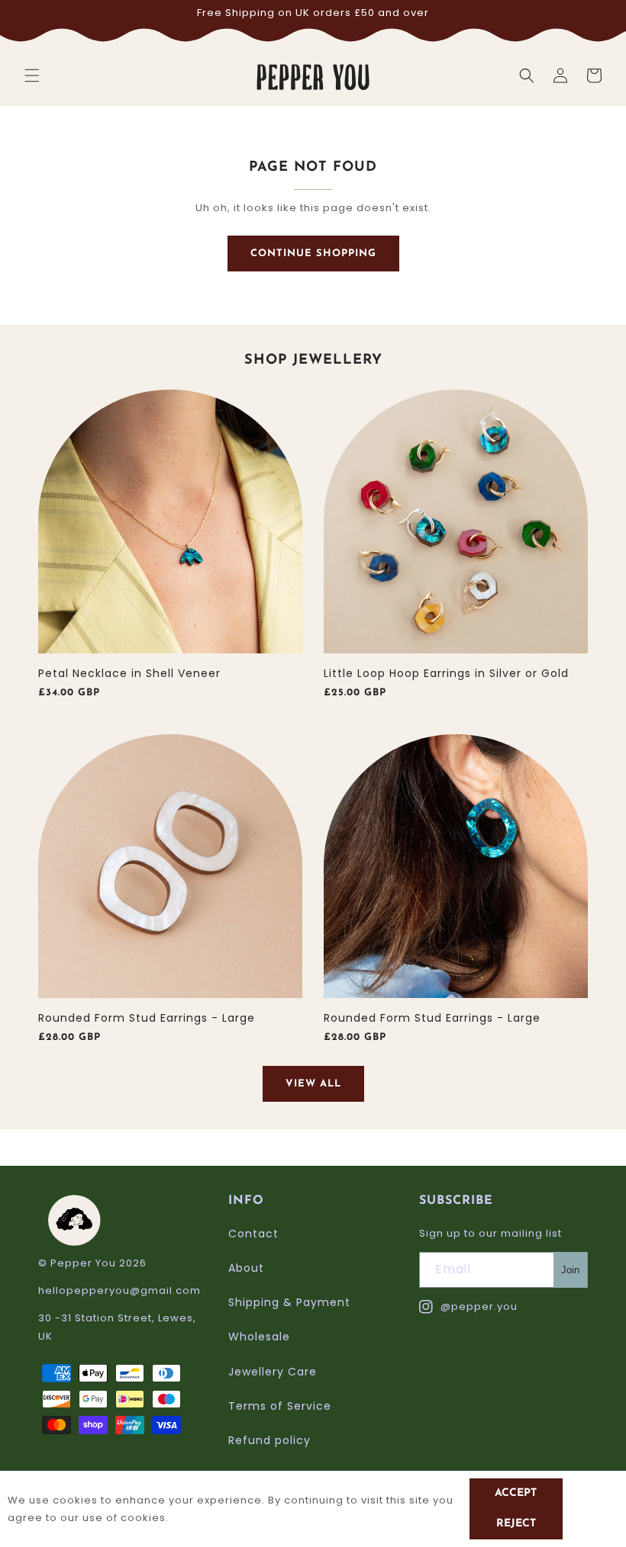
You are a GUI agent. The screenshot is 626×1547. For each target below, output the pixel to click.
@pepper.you (468, 1307)
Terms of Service (279, 1406)
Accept (516, 1493)
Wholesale (259, 1336)
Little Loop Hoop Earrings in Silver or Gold (446, 673)
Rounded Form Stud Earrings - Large (146, 1018)
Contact (253, 1233)
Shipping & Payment (289, 1302)
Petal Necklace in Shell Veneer (129, 673)
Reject (516, 1523)
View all (313, 1084)
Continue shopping (313, 253)
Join (570, 1270)
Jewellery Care (272, 1371)
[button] (32, 75)
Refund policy (269, 1440)
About (246, 1268)
